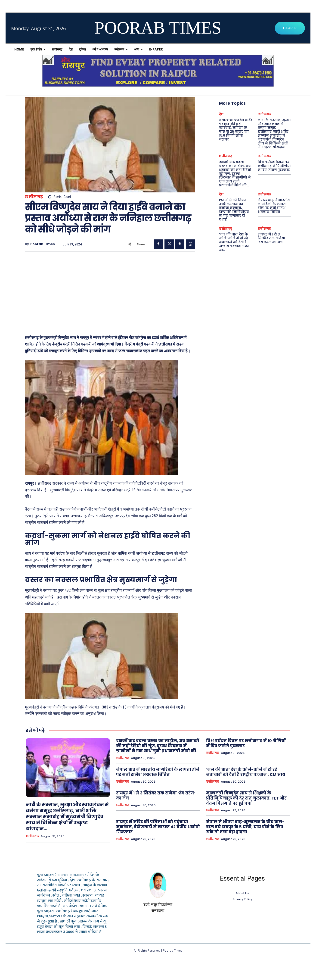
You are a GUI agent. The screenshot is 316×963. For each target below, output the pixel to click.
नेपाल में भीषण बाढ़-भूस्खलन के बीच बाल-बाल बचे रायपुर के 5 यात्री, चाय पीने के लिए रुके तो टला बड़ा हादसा (245, 827)
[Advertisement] (110, 290)
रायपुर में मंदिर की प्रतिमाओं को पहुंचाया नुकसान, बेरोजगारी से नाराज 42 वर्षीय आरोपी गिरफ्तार (158, 827)
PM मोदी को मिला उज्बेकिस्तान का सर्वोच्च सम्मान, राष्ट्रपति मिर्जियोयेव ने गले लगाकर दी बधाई (234, 210)
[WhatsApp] (190, 244)
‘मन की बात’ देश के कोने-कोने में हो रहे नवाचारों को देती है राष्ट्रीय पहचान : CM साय (234, 242)
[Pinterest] (179, 244)
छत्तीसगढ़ (34, 197)
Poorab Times (42, 244)
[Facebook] (158, 244)
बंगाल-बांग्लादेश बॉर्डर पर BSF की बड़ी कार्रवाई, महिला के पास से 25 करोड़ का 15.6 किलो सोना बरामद (235, 130)
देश (221, 114)
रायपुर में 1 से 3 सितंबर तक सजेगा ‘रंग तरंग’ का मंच (271, 238)
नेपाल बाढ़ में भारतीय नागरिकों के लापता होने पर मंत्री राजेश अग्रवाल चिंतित (274, 206)
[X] (169, 244)
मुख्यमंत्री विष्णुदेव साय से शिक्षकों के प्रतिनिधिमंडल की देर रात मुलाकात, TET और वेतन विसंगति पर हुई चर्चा (246, 798)
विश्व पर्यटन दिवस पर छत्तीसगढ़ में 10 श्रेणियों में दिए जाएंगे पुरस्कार (274, 166)
